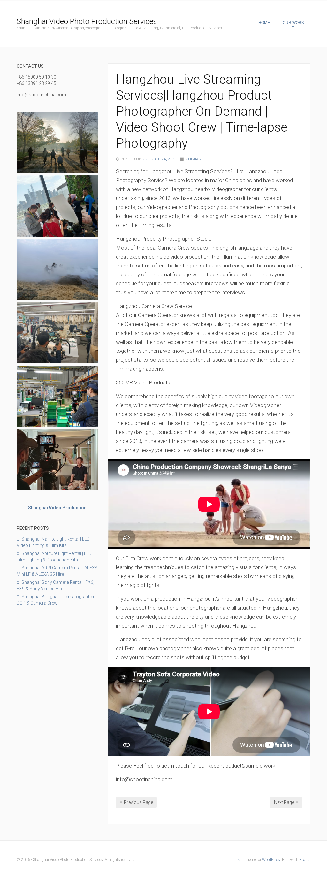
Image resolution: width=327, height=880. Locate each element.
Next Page (284, 802)
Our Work (293, 22)
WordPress (271, 859)
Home (264, 22)
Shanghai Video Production (57, 507)
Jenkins (238, 859)
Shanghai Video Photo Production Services (87, 21)
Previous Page (138, 802)
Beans (304, 859)
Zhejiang (195, 159)
